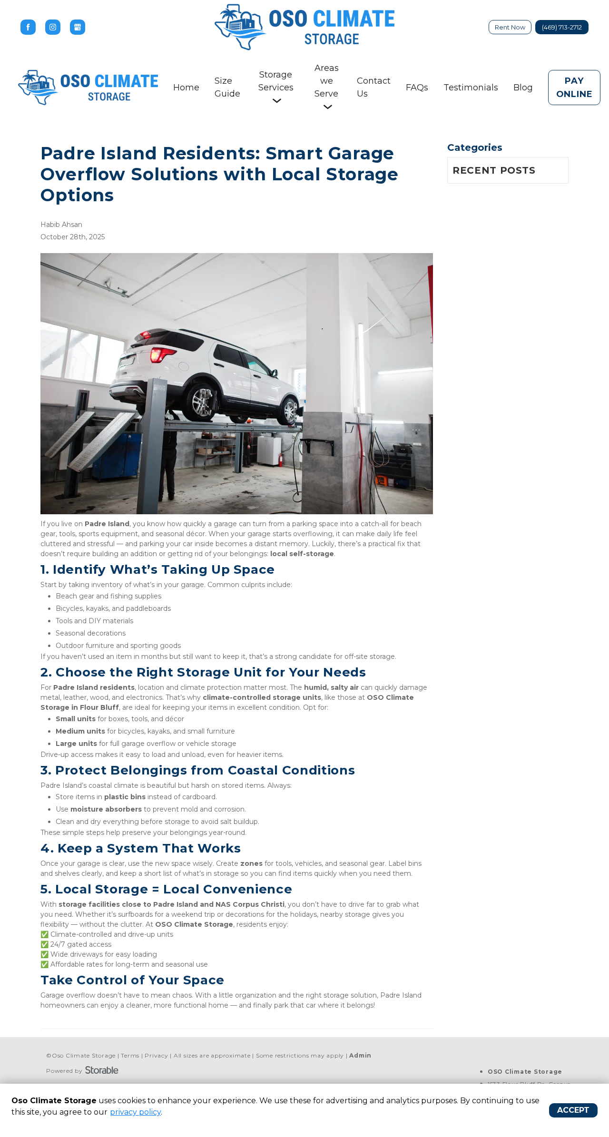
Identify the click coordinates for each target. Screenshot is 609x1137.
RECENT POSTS (494, 170)
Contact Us (374, 87)
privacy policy (135, 1112)
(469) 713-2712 (562, 27)
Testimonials (470, 87)
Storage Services (276, 81)
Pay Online (574, 87)
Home (186, 87)
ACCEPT (573, 1110)
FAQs (417, 87)
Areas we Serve (326, 81)
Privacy (156, 1055)
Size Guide (227, 87)
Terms (130, 1055)
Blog (523, 87)
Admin (360, 1055)
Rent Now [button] (510, 27)
